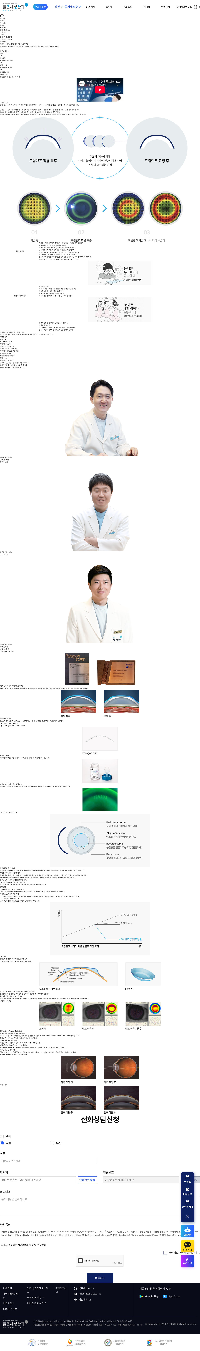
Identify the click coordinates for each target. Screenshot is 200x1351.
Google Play (151, 1296)
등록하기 (100, 1278)
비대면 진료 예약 (35, 1303)
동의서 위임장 (10, 1309)
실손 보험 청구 (34, 1297)
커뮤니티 (165, 6)
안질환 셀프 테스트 (88, 1293)
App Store (174, 1296)
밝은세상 (90, 6)
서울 (8, 1143)
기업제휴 (83, 1299)
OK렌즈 (3, 887)
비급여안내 (8, 1303)
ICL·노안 (128, 6)
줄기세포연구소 (184, 6)
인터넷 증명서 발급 (35, 1290)
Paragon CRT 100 (6, 651)
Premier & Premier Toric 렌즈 (11, 1031)
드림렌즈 (3, 35)
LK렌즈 (3, 956)
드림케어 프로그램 (6, 37)
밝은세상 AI (84, 1288)
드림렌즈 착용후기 (6, 39)
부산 (58, 1143)
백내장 (146, 6)
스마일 (109, 6)
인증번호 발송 (87, 1180)
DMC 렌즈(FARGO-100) (8, 813)
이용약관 (7, 1288)
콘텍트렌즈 (3, 42)
